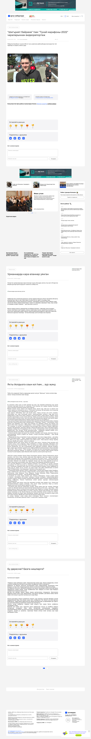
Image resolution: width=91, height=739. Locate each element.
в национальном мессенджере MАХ (44, 97)
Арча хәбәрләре (13, 364)
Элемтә (44, 19)
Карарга (78, 735)
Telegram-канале (14, 97)
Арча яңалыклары (13, 27)
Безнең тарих (25, 19)
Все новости (72, 252)
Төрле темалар (50, 689)
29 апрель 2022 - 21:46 (11, 39)
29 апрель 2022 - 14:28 (11, 573)
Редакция (17, 19)
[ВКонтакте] (10, 138)
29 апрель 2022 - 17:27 (11, 388)
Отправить (53, 158)
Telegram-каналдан (42, 103)
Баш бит (10, 19)
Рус (62, 16)
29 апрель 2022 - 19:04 (11, 278)
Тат (68, 16)
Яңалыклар (12, 269)
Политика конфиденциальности (15, 733)
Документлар (40, 689)
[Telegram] (19, 138)
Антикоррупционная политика (14, 730)
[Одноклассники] (15, 138)
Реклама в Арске (35, 19)
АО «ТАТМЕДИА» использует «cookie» (16, 731)
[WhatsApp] (23, 138)
